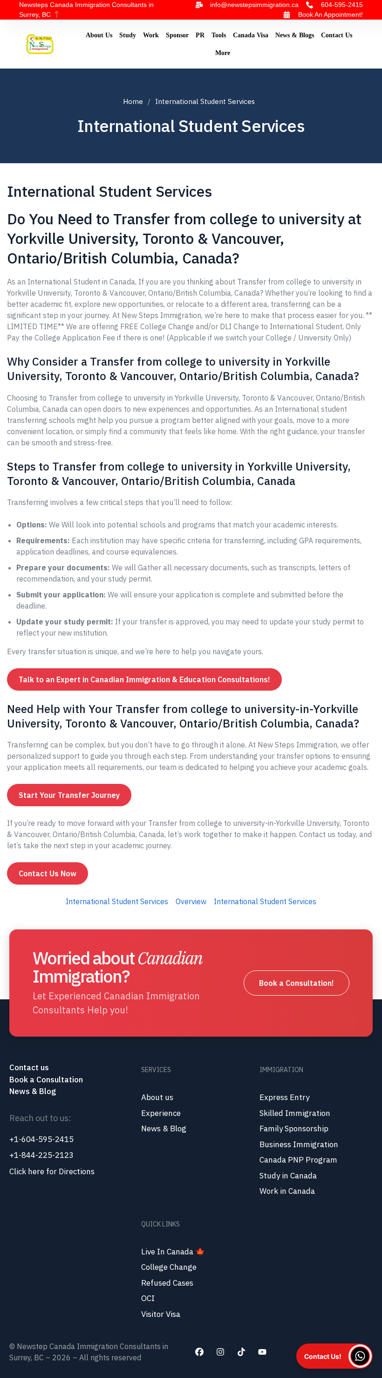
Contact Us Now (47, 873)
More (222, 52)
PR (200, 35)
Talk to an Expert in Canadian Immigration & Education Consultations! (144, 679)
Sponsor (177, 35)
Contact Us (336, 35)
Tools (218, 35)
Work (151, 35)
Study (127, 35)
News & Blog (32, 1091)
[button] (334, 1356)
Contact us (30, 1067)
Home (133, 101)
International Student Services (117, 901)
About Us (99, 35)
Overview (191, 901)
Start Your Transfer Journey (69, 795)
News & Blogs (294, 35)
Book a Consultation (46, 1079)
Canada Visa (250, 35)
